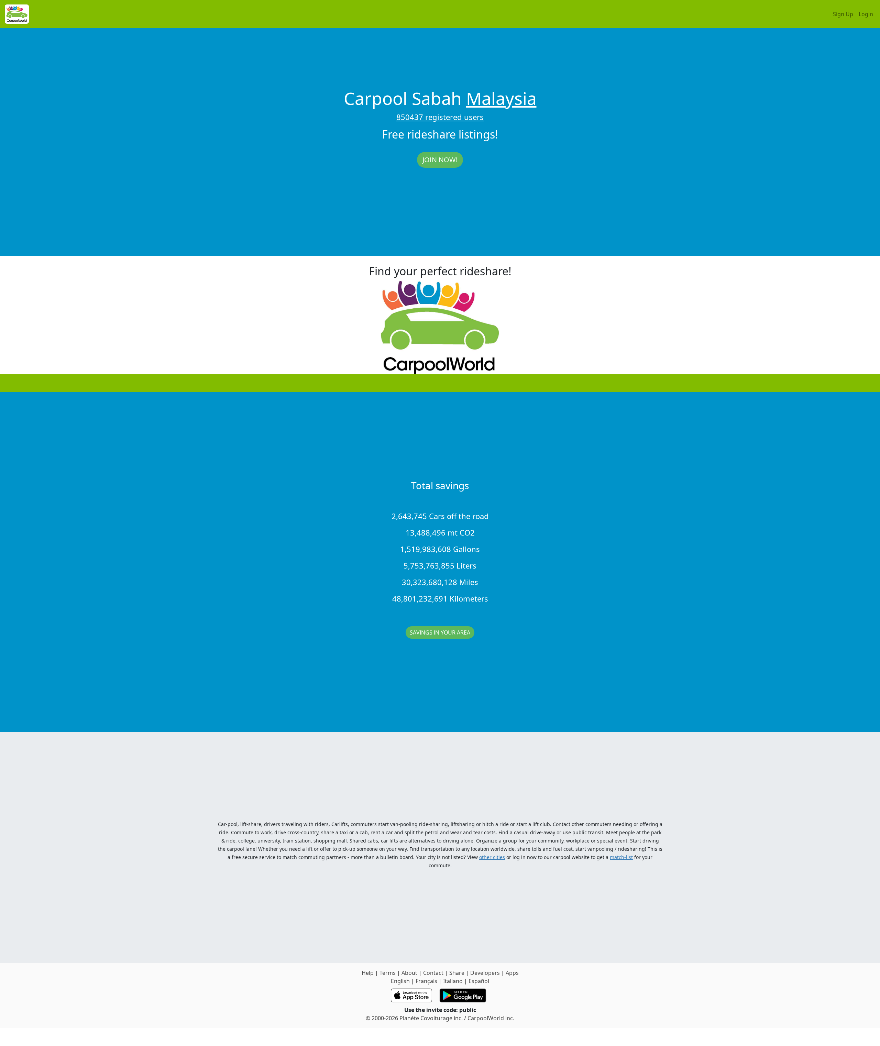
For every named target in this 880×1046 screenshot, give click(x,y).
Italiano (453, 981)
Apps (512, 973)
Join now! (440, 159)
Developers (485, 973)
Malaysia (501, 98)
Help (368, 973)
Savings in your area (440, 632)
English (400, 981)
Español (479, 981)
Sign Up (843, 14)
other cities (492, 857)
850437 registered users (440, 117)
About (409, 973)
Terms (388, 973)
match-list (621, 857)
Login (866, 14)
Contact (433, 973)
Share (456, 973)
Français (426, 981)
